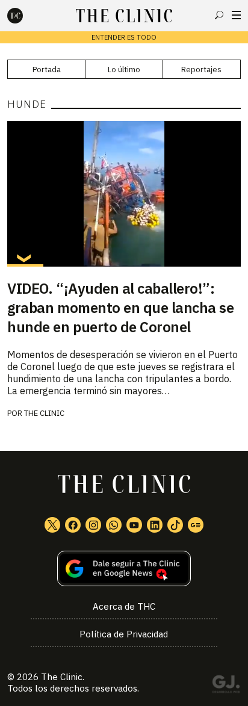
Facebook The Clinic (73, 525)
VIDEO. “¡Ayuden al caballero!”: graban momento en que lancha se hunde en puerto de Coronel (120, 307)
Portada (47, 69)
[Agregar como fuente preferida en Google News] (123, 568)
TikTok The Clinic (175, 525)
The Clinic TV (134, 525)
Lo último (124, 69)
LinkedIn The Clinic (155, 525)
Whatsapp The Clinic (114, 525)
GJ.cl (226, 686)
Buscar (219, 15)
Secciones (236, 15)
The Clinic (44, 413)
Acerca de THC (124, 606)
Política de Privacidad (123, 634)
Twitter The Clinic (52, 525)
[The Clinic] (25, 15)
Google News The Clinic (195, 525)
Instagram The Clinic (93, 525)
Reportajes (201, 69)
